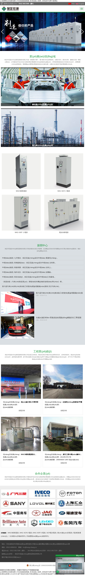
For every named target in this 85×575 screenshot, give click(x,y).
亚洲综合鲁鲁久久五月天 (8, 574)
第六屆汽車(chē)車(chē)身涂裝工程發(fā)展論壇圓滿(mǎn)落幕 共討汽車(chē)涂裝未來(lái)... (59, 293)
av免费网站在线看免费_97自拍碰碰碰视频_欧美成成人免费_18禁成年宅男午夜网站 (28, 1)
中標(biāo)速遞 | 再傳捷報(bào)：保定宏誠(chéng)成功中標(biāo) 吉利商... (29, 263)
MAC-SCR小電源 (26, 533)
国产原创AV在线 (23, 574)
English (81, 4)
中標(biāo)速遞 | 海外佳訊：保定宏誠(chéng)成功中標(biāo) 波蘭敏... (27, 272)
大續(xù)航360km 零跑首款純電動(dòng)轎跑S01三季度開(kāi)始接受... (58, 318)
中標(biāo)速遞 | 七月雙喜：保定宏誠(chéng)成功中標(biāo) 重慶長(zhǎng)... (30, 258)
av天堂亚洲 (43, 574)
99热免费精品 (34, 574)
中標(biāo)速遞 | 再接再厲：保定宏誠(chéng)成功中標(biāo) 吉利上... (27, 267)
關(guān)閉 (80, 555)
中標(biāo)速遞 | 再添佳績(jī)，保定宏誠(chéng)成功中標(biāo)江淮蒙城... (28, 277)
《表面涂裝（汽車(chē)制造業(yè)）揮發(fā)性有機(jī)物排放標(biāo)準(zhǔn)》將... (32, 282)
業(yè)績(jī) (42, 351)
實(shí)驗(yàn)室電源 (64, 533)
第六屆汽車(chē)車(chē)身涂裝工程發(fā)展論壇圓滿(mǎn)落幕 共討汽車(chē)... (31, 286)
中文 (73, 4)
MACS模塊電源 (13, 533)
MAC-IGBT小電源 (39, 533)
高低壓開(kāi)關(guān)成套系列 (37, 536)
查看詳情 (22, 410)
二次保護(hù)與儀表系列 (16, 536)
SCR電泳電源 (51, 533)
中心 (42, 245)
